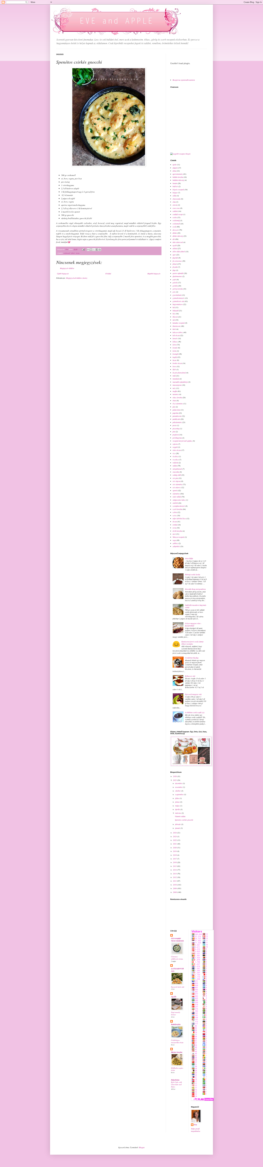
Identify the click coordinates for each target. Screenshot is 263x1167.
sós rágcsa (177, 481)
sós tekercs (177, 487)
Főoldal (108, 273)
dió (174, 239)
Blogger (141, 1147)
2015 (175, 866)
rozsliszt (176, 459)
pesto (174, 425)
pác (174, 406)
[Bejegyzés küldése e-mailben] (83, 249)
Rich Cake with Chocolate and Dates (176, 1084)
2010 (175, 884)
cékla (174, 195)
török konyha (177, 531)
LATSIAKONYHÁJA (177, 969)
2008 (175, 892)
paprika (175, 413)
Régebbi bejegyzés (153, 273)
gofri (174, 279)
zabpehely (176, 546)
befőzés (175, 186)
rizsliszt (175, 456)
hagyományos (178, 304)
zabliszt (175, 543)
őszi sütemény (178, 403)
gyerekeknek (177, 295)
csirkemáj (176, 220)
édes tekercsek (178, 242)
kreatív (175, 347)
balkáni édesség (178, 180)
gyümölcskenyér (178, 298)
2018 (175, 855)
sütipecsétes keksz (179, 500)
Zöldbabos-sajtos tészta (177, 1069)
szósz (175, 515)
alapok (175, 168)
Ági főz (173, 996)
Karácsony (177, 326)
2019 (175, 851)
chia (174, 202)
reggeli (175, 447)
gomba (175, 285)
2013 (175, 873)
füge (174, 270)
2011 (175, 881)
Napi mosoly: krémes (175, 1013)
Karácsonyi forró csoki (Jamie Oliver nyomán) (192, 642)
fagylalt (175, 257)
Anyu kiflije (189, 558)
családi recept (178, 214)
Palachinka (175, 1080)
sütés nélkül (177, 496)
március (178, 813)
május (177, 805)
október (178, 791)
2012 (175, 877)
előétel (175, 248)
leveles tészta (177, 363)
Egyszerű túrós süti (177, 987)
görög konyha (178, 289)
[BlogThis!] (91, 249)
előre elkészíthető (179, 251)
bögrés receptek (178, 189)
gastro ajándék (178, 273)
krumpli (175, 354)
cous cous (176, 208)
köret (174, 344)
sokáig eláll (177, 475)
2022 (175, 840)
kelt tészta (176, 335)
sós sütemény (177, 484)
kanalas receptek (179, 323)
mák (174, 375)
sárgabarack (177, 469)
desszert (176, 230)
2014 (175, 870)
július (177, 798)
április (177, 809)
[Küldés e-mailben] (88, 249)
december (179, 783)
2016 (175, 862)
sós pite (175, 478)
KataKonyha (176, 1024)
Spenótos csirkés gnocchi (184, 820)
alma (174, 171)
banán (175, 183)
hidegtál (175, 310)
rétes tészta (177, 450)
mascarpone (177, 385)
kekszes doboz (178, 332)
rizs (174, 453)
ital (174, 320)
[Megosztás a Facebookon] (96, 249)
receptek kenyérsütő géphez (182, 441)
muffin (175, 391)
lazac (174, 360)
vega (174, 540)
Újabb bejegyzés (63, 273)
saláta (175, 465)
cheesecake (177, 199)
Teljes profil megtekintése (195, 1129)
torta (174, 527)
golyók (175, 282)
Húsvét (175, 317)
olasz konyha (177, 397)
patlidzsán (176, 419)
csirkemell (66, 253)
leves (174, 366)
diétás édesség (178, 236)
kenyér (175, 338)
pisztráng (176, 428)
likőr (174, 369)
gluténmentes (177, 276)
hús (174, 313)
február (178, 824)
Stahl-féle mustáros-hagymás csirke (195, 606)
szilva (175, 512)
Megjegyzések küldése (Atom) (76, 278)
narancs (176, 394)
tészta (77, 253)
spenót (175, 490)
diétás (175, 233)
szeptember (179, 794)
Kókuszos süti (190, 676)
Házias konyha (176, 1052)
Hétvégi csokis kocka (192, 574)
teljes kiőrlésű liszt (179, 518)
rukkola (175, 462)
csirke (175, 217)
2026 (175, 776)
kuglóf (175, 357)
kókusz (175, 341)
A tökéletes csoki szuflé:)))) (194, 712)
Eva (195, 1124)
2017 (175, 858)
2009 (175, 888)
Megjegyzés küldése (67, 268)
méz (174, 388)
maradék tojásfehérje (180, 382)
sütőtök (175, 503)
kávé (174, 329)
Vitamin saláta (180, 816)
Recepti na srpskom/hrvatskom (184, 80)
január (178, 828)
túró (174, 534)
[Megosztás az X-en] (93, 249)
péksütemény (177, 422)
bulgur (175, 192)
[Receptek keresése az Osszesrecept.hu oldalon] (180, 154)
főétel (73, 253)
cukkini (175, 211)
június (177, 802)
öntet (174, 400)
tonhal (175, 524)
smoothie (176, 472)
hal (174, 307)
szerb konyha (177, 509)
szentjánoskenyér (179, 506)
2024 (175, 832)
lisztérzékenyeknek (179, 372)
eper (174, 254)
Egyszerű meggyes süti (193, 694)
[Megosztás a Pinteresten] (99, 249)
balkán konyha (178, 177)
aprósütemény (178, 174)
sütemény (176, 493)
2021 (175, 843)
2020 (175, 847)
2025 (175, 780)
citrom (175, 205)
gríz (174, 292)
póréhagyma (177, 438)
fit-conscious (177, 261)
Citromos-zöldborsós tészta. (177, 957)
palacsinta (176, 410)
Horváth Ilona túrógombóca (195, 589)
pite (174, 431)
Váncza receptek (178, 537)
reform (175, 444)
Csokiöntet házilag (191, 657)
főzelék (175, 267)
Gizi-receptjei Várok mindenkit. (177, 939)
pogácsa (176, 434)
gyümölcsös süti (178, 301)
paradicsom (177, 416)
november (179, 787)
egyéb (175, 245)
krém (174, 351)
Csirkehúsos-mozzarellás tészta (177, 1041)
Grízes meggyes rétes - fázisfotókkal (193, 624)
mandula (176, 378)
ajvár (174, 164)
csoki (174, 226)
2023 (175, 836)
